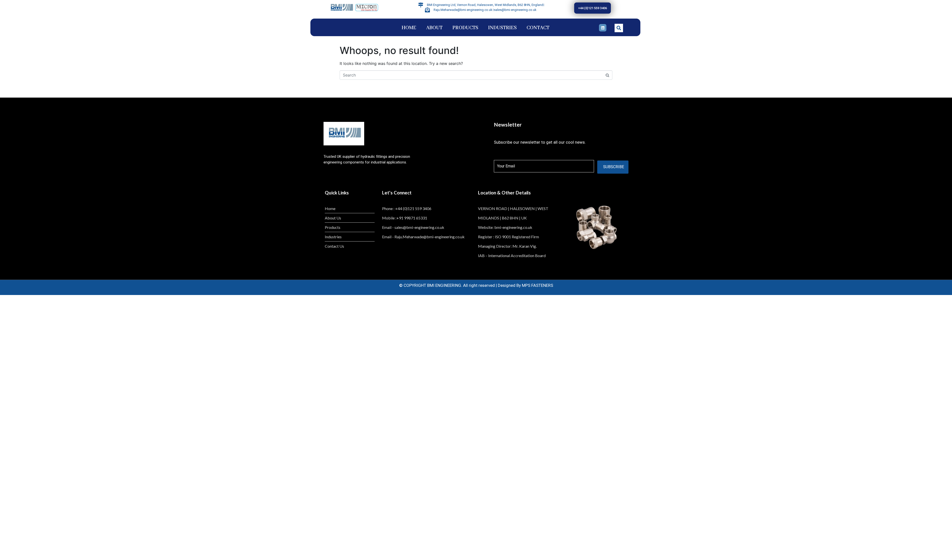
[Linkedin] (602, 27)
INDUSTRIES (502, 28)
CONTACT (538, 28)
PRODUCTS (465, 28)
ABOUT (434, 28)
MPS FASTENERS (537, 285)
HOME (409, 28)
